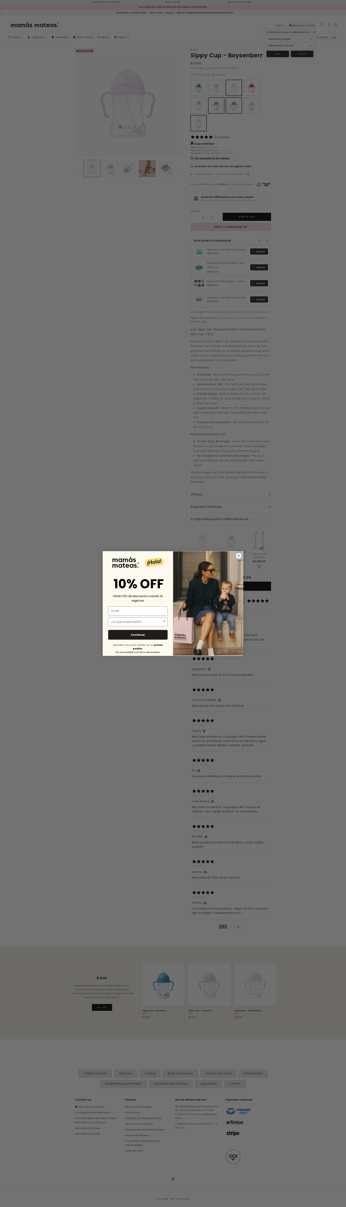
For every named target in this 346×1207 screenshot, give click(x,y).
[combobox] (136, 621)
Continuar (138, 635)
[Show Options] (164, 621)
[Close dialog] (239, 556)
